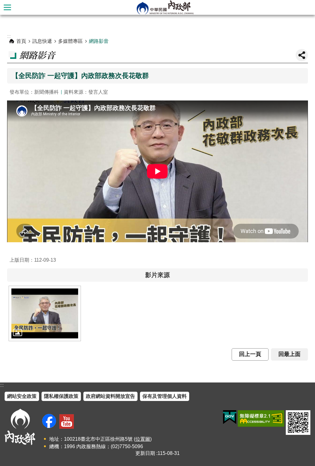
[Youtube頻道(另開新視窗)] (66, 421)
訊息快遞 (42, 41)
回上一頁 (250, 354)
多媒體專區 (70, 41)
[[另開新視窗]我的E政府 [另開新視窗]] (229, 417)
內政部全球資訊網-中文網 (165, 7)
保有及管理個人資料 (164, 396)
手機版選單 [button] (7, 7)
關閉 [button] (302, 55)
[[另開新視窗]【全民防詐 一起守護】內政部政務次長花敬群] (44, 313)
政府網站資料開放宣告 (110, 396)
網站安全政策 (22, 396)
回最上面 (289, 354)
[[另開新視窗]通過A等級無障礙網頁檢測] (261, 418)
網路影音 (99, 41)
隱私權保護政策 (61, 396)
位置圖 (142, 439)
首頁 (21, 41)
